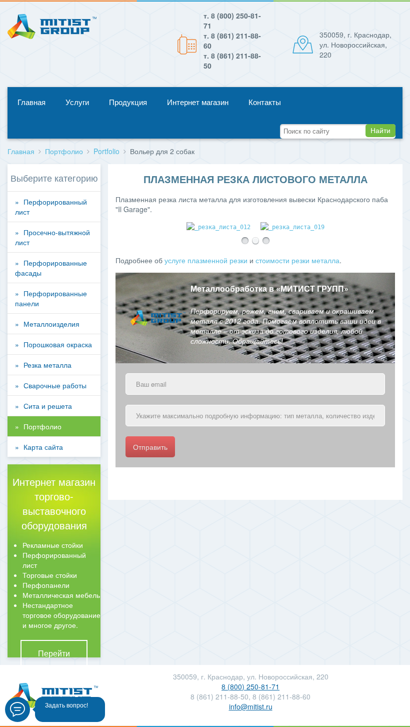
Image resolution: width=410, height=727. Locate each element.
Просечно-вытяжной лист (52, 237)
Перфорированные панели (51, 298)
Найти (380, 131)
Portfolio (107, 151)
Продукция (128, 102)
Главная (32, 102)
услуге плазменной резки (206, 260)
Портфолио (64, 151)
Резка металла (48, 365)
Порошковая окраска (58, 344)
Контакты (264, 102)
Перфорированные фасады (51, 268)
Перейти (54, 653)
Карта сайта (43, 447)
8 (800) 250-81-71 (251, 686)
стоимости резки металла (298, 260)
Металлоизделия (52, 324)
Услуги (77, 102)
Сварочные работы (55, 385)
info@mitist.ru (250, 706)
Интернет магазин (197, 102)
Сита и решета (48, 406)
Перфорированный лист (51, 207)
